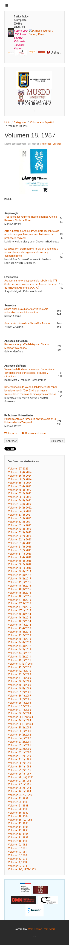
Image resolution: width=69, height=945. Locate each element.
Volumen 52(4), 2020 (19, 528)
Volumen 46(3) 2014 (19, 617)
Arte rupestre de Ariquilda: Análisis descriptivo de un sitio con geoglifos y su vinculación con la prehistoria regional (31, 234)
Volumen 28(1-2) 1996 (20, 777)
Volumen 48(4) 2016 (19, 585)
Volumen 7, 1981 (17, 851)
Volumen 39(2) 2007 (19, 692)
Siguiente (56, 441)
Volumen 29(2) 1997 (19, 770)
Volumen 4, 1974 (17, 862)
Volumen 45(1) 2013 (19, 638)
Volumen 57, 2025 (18, 468)
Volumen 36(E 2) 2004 (20, 716)
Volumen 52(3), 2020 (19, 532)
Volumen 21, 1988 (18, 805)
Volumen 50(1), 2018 (19, 568)
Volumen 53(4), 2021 (19, 514)
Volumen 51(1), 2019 (19, 553)
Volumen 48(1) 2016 (19, 596)
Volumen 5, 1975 (17, 858)
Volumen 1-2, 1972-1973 (22, 869)
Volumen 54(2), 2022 (19, 507)
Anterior (12, 441)
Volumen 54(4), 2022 (19, 500)
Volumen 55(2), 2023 (19, 493)
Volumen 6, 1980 (17, 855)
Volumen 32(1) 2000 (19, 752)
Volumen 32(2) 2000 (19, 748)
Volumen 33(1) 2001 (19, 745)
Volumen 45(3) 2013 (19, 631)
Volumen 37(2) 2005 (19, 706)
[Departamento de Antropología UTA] (34, 102)
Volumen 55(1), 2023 (19, 497)
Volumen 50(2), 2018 (19, 564)
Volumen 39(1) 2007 (19, 695)
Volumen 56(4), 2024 (19, 472)
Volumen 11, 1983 (18, 837)
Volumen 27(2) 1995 (19, 780)
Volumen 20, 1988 (18, 809)
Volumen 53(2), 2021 (19, 521)
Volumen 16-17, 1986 (20, 819)
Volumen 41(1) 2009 (19, 677)
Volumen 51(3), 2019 (19, 546)
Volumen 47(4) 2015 (19, 599)
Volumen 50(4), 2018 (19, 557)
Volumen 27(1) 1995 (19, 784)
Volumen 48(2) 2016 (19, 592)
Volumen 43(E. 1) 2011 (20, 663)
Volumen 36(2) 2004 (19, 713)
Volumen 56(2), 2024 (19, 479)
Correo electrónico (35, 433)
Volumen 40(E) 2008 (19, 688)
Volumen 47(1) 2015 (19, 610)
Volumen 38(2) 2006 (19, 699)
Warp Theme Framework (41, 929)
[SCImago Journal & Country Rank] (45, 32)
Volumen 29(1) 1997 (19, 773)
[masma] (34, 94)
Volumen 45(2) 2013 (19, 635)
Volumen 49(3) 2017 (19, 575)
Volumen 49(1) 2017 (19, 582)
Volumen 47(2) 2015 (19, 607)
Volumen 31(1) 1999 (19, 759)
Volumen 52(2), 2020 (19, 536)
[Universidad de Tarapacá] (34, 79)
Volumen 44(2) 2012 (19, 649)
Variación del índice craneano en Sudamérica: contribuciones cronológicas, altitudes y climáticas (29, 373)
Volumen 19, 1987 (18, 812)
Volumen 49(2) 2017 (19, 578)
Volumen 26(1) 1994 (19, 791)
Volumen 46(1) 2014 (19, 624)
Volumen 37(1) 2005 (19, 709)
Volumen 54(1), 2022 (19, 511)
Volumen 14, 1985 (18, 826)
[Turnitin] (34, 910)
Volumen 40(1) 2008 (19, 685)
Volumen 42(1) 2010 (19, 670)
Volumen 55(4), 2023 (19, 486)
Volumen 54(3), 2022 (19, 504)
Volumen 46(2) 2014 (19, 621)
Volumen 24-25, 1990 (20, 795)
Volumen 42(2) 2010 (19, 667)
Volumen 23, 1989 (18, 798)
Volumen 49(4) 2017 (19, 571)
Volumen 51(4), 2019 (19, 543)
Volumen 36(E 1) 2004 (20, 724)
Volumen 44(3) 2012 (19, 646)
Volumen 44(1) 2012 (19, 653)
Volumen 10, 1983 (18, 841)
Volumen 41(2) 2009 (19, 674)
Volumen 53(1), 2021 (19, 525)
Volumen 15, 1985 (18, 823)
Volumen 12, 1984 (18, 834)
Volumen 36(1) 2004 (19, 720)
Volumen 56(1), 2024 (19, 482)
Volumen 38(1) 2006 (19, 702)
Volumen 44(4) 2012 (19, 642)
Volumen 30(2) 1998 (19, 763)
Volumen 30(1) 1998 (19, 766)
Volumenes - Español (42, 122)
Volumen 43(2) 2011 (19, 656)
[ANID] (25, 889)
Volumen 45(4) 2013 (19, 628)
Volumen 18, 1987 (18, 816)
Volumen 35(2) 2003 (19, 727)
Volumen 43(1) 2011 (19, 660)
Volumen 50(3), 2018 (19, 560)
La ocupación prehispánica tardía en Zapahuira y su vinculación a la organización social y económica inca (31, 252)
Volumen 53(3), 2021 (19, 518)
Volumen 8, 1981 (17, 848)
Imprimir (13, 433)
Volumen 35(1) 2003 (19, 731)
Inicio (7, 122)
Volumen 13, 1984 (18, 830)
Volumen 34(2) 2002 (19, 734)
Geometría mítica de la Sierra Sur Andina (27, 323)
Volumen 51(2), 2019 (19, 550)
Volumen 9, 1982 (17, 844)
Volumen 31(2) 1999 (19, 756)
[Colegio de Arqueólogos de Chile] (48, 900)
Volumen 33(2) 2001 (19, 741)
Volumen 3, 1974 (17, 865)
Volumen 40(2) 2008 (19, 681)
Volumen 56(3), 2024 (19, 475)
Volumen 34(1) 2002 (19, 738)
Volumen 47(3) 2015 (19, 603)
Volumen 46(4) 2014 (19, 614)
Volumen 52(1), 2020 (19, 539)
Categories (20, 122)
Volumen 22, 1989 (18, 802)
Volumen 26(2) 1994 (19, 787)
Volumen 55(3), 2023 (19, 489)
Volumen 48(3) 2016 (19, 589)
